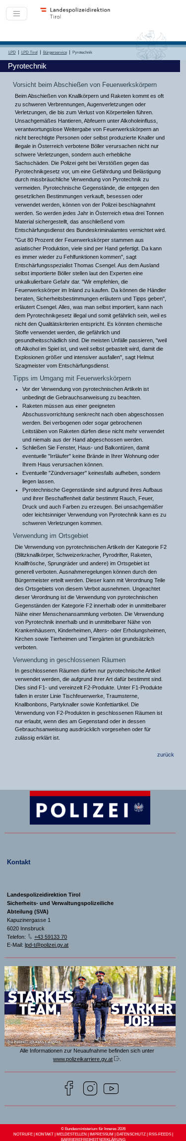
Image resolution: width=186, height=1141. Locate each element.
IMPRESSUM (102, 1134)
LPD (12, 52)
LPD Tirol (29, 52)
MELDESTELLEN (72, 1134)
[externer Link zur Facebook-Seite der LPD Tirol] (69, 1089)
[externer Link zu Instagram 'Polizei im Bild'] (90, 1089)
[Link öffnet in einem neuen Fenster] (90, 1045)
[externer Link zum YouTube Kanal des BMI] (111, 1089)
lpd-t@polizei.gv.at (46, 945)
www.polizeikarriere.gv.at (83, 1059)
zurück (165, 755)
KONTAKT (45, 1134)
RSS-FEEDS (160, 1134)
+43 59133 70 (50, 937)
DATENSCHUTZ (131, 1134)
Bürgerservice (55, 52)
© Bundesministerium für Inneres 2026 (93, 1129)
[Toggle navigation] (16, 13)
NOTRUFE (23, 1134)
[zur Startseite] (78, 17)
